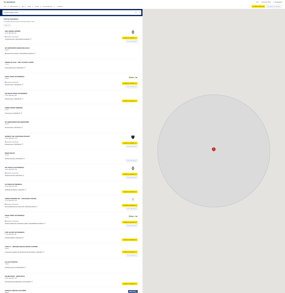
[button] (136, 12)
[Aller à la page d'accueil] (9, 2)
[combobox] (71, 12)
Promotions (60, 6)
